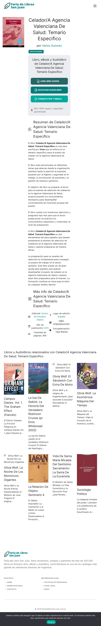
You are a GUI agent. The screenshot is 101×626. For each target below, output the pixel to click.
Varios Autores (52, 45)
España (61, 316)
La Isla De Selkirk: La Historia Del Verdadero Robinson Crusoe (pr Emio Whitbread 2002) (36, 414)
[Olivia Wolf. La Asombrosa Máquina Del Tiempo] (87, 387)
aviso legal (49, 586)
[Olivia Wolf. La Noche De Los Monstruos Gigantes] (14, 462)
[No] (97, 619)
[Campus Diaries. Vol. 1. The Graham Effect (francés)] (14, 393)
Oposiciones (36, 52)
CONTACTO (12, 589)
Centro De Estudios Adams (41, 316)
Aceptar (51, 622)
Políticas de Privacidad (55, 582)
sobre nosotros (15, 586)
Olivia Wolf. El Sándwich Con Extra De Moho (63, 380)
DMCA (46, 589)
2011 (46, 328)
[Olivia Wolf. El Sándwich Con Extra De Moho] (63, 370)
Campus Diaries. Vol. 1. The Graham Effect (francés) (13, 407)
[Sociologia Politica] (87, 484)
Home (9, 582)
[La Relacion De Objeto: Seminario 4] (38, 481)
